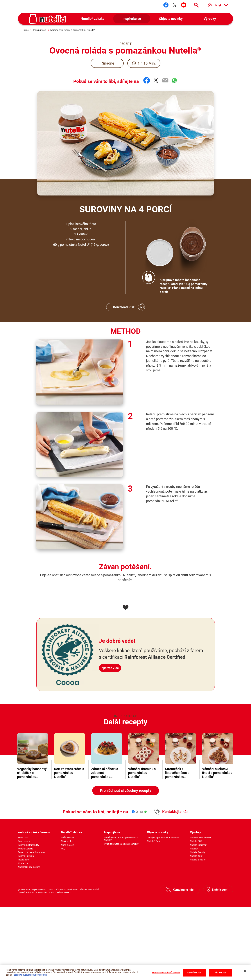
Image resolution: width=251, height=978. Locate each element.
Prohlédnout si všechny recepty (125, 790)
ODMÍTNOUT (194, 972)
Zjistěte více (110, 668)
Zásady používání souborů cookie (30, 975)
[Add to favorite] (125, 607)
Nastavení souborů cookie (166, 972)
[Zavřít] (245, 971)
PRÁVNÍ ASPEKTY (64, 892)
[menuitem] (92, 18)
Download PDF (124, 307)
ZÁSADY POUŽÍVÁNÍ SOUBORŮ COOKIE (62, 890)
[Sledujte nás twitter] (174, 5)
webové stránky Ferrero (34, 832)
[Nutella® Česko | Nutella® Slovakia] (47, 19)
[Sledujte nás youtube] (183, 5)
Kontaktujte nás (175, 811)
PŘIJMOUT (220, 972)
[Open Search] (196, 5)
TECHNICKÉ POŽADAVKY (45, 892)
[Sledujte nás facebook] (165, 5)
